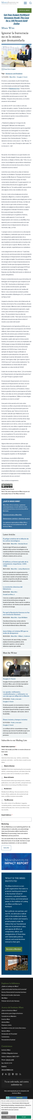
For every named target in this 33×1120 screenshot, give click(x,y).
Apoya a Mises (5, 1031)
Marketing (5, 824)
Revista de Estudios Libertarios (10, 995)
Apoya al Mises (24, 10)
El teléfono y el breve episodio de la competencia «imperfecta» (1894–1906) (15, 564)
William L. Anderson (24, 636)
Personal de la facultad (8, 1040)
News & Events (9, 777)
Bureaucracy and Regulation (14, 73)
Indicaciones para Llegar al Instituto (12, 1013)
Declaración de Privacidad (9, 1034)
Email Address (6, 815)
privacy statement (9, 843)
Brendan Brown (23, 544)
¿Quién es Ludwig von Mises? (10, 986)
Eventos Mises (5, 1019)
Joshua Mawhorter (24, 569)
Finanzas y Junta (6, 1025)
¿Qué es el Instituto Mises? (9, 1010)
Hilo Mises (4, 998)
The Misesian (8, 800)
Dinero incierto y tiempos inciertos (15, 720)
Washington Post (14, 88)
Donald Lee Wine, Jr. (9, 594)
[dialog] (16, 1109)
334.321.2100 (10, 1060)
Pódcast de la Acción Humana (10, 1001)
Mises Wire (7, 28)
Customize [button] (5, 1113)
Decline (9, 1117)
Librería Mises (5, 1022)
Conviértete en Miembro (8, 1016)
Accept (24, 1117)
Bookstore (7, 788)
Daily (6, 754)
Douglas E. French (22, 77)
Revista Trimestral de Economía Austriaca (13, 992)
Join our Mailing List (7, 1070)
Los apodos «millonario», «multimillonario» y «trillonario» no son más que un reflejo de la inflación (16, 694)
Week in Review (9, 766)
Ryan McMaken (22, 617)
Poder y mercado (16, 699)
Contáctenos (5, 1037)
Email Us (4, 1066)
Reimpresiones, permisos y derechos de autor (16, 518)
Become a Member (13, 949)
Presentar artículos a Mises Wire (12, 515)
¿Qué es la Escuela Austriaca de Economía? (14, 989)
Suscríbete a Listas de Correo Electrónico (13, 1028)
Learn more (20, 833)
